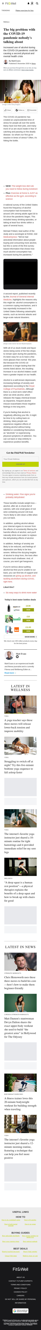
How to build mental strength (10, 1225)
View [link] (28, 610)
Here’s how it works (27, 70)
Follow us (21, 110)
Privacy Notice (31, 473)
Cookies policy (20, 1292)
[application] (20, 271)
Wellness (6, 22)
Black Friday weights (30, 1252)
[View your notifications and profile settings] (28, 3)
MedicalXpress (10, 237)
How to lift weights (30, 1220)
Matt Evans (16, 61)
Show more (30, 637)
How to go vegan (30, 1224)
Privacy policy (20, 1288)
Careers (20, 1295)
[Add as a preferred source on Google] (20, 1310)
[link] (9, 608)
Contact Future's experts (20, 1281)
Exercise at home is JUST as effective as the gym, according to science (22, 196)
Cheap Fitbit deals (11, 1256)
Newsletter (33, 110)
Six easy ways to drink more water (21, 592)
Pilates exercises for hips (24, 10)
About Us (21, 1277)
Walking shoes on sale (30, 1256)
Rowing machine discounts (11, 1252)
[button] (20, 607)
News (34, 63)
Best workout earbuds (30, 1241)
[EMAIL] (18, 656)
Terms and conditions (20, 1285)
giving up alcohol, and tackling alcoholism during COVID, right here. (19, 579)
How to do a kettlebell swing (11, 1220)
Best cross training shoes (10, 1241)
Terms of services (29, 470)
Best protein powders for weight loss (30, 1236)
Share (9, 110)
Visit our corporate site (29, 1321)
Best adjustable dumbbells (11, 1236)
